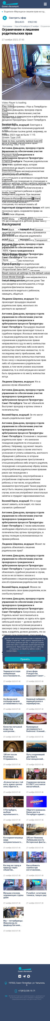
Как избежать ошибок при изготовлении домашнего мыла (35, 867)
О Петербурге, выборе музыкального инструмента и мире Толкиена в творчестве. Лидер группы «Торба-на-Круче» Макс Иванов (13, 812)
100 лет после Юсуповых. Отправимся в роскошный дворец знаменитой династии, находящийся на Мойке (12, 756)
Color (5, 219)
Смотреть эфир (17, 18)
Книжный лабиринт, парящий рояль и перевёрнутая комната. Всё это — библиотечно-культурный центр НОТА (35, 701)
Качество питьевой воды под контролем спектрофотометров (13, 729)
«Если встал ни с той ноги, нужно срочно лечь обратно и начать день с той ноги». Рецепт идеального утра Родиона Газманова (13, 784)
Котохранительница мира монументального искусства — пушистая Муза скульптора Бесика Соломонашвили (13, 840)
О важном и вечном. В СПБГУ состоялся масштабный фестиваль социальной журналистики (36, 784)
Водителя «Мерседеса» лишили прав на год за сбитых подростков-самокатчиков (26, 11)
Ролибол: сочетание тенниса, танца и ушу (36, 894)
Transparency (27, 219)
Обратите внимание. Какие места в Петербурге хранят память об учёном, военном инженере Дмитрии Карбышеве (36, 812)
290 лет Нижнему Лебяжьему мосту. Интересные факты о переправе (35, 840)
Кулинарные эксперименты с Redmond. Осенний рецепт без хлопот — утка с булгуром (36, 729)
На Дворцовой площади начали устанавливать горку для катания (13, 701)
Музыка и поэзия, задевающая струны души (13, 895)
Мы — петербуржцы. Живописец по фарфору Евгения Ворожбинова (13, 923)
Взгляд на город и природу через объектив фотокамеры (12, 867)
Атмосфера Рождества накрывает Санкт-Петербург (35, 673)
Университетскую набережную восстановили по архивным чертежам (13, 673)
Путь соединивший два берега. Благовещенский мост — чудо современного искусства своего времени (35, 756)
